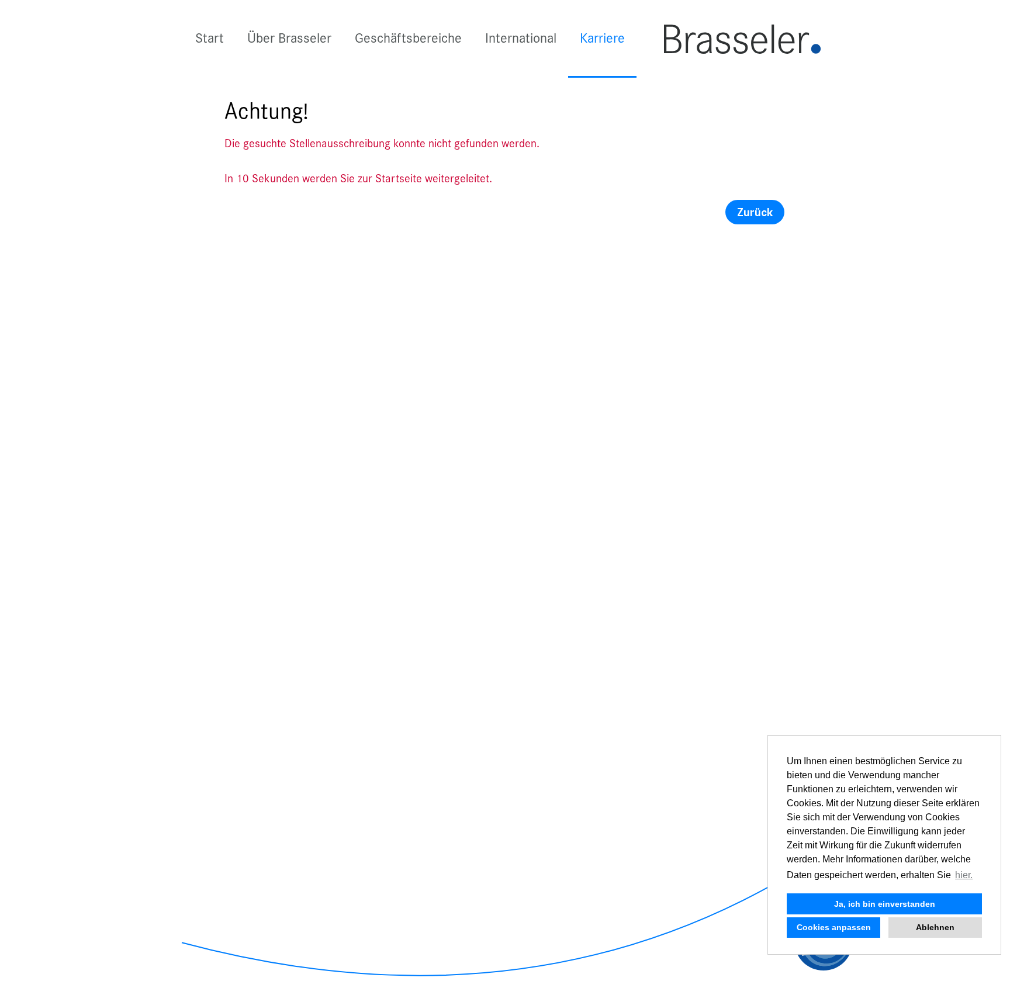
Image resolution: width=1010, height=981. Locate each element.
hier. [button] (964, 875)
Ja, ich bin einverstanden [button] (884, 904)
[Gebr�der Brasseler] (742, 38)
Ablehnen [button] (935, 927)
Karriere (602, 38)
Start (209, 38)
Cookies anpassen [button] (834, 927)
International (520, 38)
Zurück (755, 212)
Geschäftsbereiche (408, 38)
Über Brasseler (289, 38)
